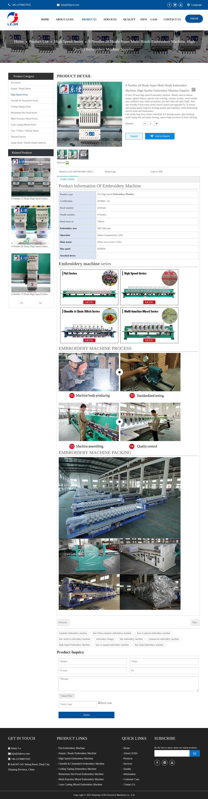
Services (128, 763)
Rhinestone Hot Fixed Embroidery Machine (81, 774)
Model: (62, 171)
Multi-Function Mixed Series (24, 118)
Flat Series (16, 82)
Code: (153, 171)
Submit (86, 715)
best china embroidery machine (149, 645)
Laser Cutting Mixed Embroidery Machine (80, 784)
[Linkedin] (175, 5)
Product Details (67, 179)
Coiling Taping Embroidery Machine (77, 768)
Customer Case (131, 779)
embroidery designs (105, 639)
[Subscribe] (194, 753)
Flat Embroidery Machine (71, 748)
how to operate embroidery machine (153, 633)
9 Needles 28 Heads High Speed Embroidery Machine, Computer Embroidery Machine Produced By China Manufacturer (30, 246)
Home (127, 748)
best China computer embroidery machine (112, 633)
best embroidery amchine (131, 639)
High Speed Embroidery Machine (74, 645)
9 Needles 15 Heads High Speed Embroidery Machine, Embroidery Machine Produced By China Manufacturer (30, 198)
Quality (127, 768)
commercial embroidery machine (164, 639)
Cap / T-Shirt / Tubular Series (25, 131)
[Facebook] (169, 5)
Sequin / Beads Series (21, 88)
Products (128, 758)
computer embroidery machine (73, 633)
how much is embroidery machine (74, 639)
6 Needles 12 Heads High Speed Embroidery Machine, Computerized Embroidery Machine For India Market (30, 294)
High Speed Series (19, 94)
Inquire (134, 136)
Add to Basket (162, 136)
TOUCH (194, 18)
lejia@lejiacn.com (70, 4)
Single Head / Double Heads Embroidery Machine (32, 143)
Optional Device (18, 137)
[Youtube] (181, 5)
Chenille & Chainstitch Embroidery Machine (81, 763)
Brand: (108, 171)
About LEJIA (131, 753)
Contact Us (129, 784)
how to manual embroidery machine (112, 645)
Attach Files (66, 696)
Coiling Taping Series (21, 106)
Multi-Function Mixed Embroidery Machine (81, 779)
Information (130, 774)
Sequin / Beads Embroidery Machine (77, 753)
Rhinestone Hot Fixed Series (24, 112)
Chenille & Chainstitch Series (24, 100)
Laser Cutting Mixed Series (23, 124)
